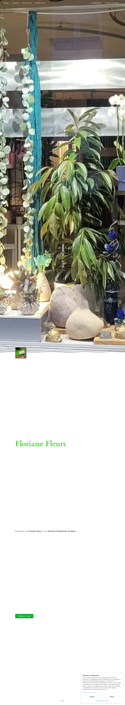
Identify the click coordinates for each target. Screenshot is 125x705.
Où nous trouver (27, 3)
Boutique (6, 3)
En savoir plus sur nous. (88, 692)
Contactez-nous (40, 3)
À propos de (15, 3)
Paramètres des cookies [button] (102, 701)
